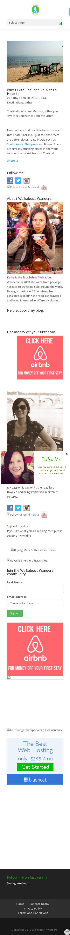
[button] (51, 459)
